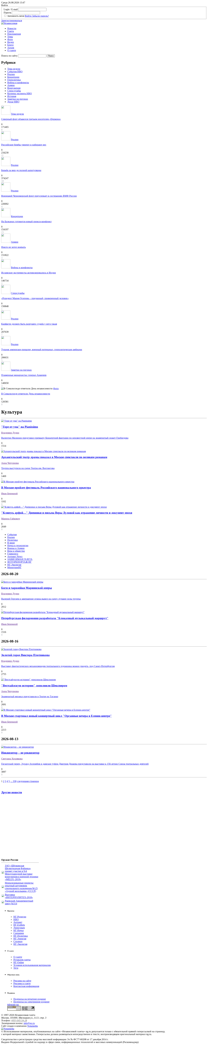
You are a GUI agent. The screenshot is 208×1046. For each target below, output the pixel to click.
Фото (10, 39)
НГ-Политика (20, 936)
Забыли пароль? (40, 16)
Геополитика (14, 79)
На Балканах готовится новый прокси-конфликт (26, 221)
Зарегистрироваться (11, 20)
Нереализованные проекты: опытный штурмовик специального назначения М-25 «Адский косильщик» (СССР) (21, 887)
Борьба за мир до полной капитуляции (21, 170)
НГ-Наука (18, 930)
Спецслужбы (14, 90)
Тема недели (13, 69)
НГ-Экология (14, 564)
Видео (10, 42)
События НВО (15, 71)
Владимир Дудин (10, 432)
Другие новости (11, 792)
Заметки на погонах (17, 99)
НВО (16, 919)
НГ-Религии (19, 916)
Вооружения (13, 88)
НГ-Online (18, 962)
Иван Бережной (9, 493)
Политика (12, 540)
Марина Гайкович (10, 518)
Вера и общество (16, 551)
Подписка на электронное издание (31, 1001)
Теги (15, 968)
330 (14, 781)
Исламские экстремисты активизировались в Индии (28, 272)
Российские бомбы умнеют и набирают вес (23, 144)
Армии (11, 85)
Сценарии (18, 933)
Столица (17, 941)
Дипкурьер (19, 927)
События (12, 534)
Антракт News (14, 556)
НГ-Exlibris (19, 925)
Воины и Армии (16, 548)
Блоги (10, 45)
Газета (10, 31)
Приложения (14, 34)
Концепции (13, 77)
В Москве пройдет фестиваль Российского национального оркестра (46, 487)
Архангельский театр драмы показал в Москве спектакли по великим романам (54, 457)
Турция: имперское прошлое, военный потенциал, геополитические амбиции (41, 349)
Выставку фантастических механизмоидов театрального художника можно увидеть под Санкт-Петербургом (58, 666)
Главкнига (12, 553)
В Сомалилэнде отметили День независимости (25, 393)
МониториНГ (14, 567)
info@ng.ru (29, 1023)
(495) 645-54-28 (19, 1020)
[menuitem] (107, 28)
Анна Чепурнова (10, 463)
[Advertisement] (19, 827)
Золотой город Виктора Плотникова (25, 655)
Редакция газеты (22, 959)
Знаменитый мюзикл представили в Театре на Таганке (29, 696)
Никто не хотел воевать (13, 247)
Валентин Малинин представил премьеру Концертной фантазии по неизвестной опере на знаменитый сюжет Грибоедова (64, 438)
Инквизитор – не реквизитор (20, 752)
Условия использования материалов (32, 965)
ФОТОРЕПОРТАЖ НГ (19, 562)
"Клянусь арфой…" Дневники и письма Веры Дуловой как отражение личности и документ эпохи (66, 512)
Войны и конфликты (18, 82)
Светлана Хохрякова (12, 758)
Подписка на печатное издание (29, 999)
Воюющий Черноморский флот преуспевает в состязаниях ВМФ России (39, 196)
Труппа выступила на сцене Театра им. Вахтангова (28, 468)
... (11, 781)
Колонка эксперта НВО (19, 93)
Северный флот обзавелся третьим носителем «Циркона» (31, 119)
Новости (11, 28)
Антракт (17, 922)
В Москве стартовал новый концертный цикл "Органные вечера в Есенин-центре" (56, 715)
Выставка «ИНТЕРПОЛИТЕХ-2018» (19, 896)
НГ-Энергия (19, 938)
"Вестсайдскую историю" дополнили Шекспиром (34, 685)
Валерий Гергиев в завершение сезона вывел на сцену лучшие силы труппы (41, 599)
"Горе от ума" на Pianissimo (19, 426)
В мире (11, 542)
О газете (11, 50)
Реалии (11, 74)
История (11, 96)
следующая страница (28, 781)
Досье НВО (13, 101)
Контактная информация (26, 986)
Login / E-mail (11, 9)
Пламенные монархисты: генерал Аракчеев (23, 375)
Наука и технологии (17, 545)
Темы (10, 36)
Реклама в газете (22, 983)
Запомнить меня (15, 16)
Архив (10, 47)
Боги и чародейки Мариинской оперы (26, 587)
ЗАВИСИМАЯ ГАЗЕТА (19, 559)
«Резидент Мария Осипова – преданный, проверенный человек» (35, 298)
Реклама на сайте (22, 980)
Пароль (7, 12)
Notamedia (32, 1026)
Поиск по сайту (9, 55)
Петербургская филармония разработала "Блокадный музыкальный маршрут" (54, 618)
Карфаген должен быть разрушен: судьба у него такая (29, 324)
